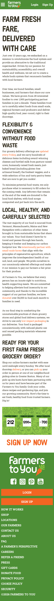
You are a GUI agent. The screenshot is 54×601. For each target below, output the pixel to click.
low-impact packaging (34, 320)
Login (34, 4)
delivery (16, 369)
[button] (3, 4)
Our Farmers (11, 525)
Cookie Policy (11, 583)
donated (6, 297)
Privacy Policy (12, 578)
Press (5, 562)
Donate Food (11, 573)
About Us (8, 536)
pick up (38, 369)
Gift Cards (9, 568)
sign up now (27, 442)
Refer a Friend (12, 557)
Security (8, 589)
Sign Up (47, 4)
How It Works (12, 509)
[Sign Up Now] (27, 420)
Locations (9, 520)
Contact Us (10, 530)
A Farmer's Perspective (19, 546)
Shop (5, 514)
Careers (7, 552)
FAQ (3, 541)
